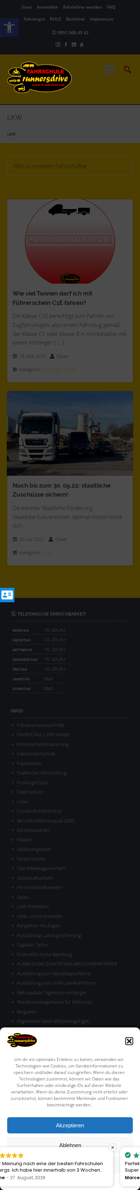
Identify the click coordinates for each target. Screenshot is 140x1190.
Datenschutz (75, 1181)
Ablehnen (70, 1145)
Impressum (102, 1181)
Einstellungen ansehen (70, 1165)
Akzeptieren (70, 1125)
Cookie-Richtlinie (43, 1181)
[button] (129, 1041)
